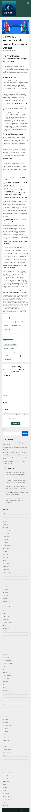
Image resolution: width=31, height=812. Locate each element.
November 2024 (6, 575)
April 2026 (5, 524)
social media (6, 775)
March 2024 (6, 598)
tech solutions (6, 793)
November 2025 (6, 539)
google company (7, 693)
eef (3, 669)
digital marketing (7, 660)
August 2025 (6, 548)
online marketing (7, 749)
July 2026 (5, 516)
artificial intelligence (8, 622)
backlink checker (6, 631)
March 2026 (6, 527)
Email (5, 402)
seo (3, 766)
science (4, 761)
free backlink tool (7, 675)
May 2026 (5, 521)
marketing (5, 734)
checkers (5, 651)
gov (4, 702)
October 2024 (6, 578)
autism (4, 625)
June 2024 (5, 589)
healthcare (5, 707)
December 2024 (6, 572)
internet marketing (7, 710)
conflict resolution (8, 321)
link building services (8, 725)
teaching (5, 790)
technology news (7, 799)
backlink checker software (9, 634)
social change (7, 355)
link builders (5, 719)
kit (3, 713)
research (5, 755)
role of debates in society (10, 344)
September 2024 (7, 581)
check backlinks (6, 648)
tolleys (4, 802)
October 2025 (6, 542)
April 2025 (5, 560)
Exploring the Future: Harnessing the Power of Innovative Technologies (15, 500)
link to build (5, 731)
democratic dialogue (16, 325)
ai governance (6, 616)
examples (5, 672)
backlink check (6, 628)
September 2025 (7, 545)
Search (5, 430)
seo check (5, 769)
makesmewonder (9, 472)
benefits (6, 318)
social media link (6, 778)
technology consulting (8, 796)
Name (5, 395)
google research (7, 699)
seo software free (7, 772)
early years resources (8, 663)
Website (5, 409)
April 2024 (5, 595)
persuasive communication (10, 336)
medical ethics (6, 740)
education (5, 666)
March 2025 (6, 563)
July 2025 (5, 551)
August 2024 (6, 584)
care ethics (5, 645)
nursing (4, 746)
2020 (4, 610)
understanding (7, 359)
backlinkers (5, 640)
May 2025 (5, 557)
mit (3, 743)
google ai (5, 690)
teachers (5, 787)
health (4, 704)
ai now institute (6, 619)
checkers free (6, 654)
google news (6, 696)
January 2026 (6, 533)
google (4, 687)
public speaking (7, 340)
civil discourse (15, 318)
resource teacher (7, 758)
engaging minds (7, 329)
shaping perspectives (9, 348)
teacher (4, 784)
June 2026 (5, 519)
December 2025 (6, 536)
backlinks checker (7, 643)
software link (6, 781)
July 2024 (5, 587)
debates (6, 325)
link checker (5, 728)
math (4, 737)
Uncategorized (6, 805)
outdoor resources (7, 752)
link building (5, 722)
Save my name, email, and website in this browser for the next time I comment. (17, 415)
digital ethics (6, 657)
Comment (6, 375)
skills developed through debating (11, 352)
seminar (4, 764)
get (3, 684)
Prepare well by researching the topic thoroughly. (15, 182)
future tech (5, 681)
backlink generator (7, 637)
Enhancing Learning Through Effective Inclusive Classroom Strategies (15, 474)
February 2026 (6, 530)
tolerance (17, 355)
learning (5, 716)
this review (8, 492)
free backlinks (6, 678)
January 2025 (6, 569)
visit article (8, 480)
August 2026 (6, 513)
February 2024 (6, 601)
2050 (4, 613)
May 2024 (5, 592)
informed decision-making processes (12, 333)
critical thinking (20, 321)
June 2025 (5, 554)
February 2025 (6, 566)
